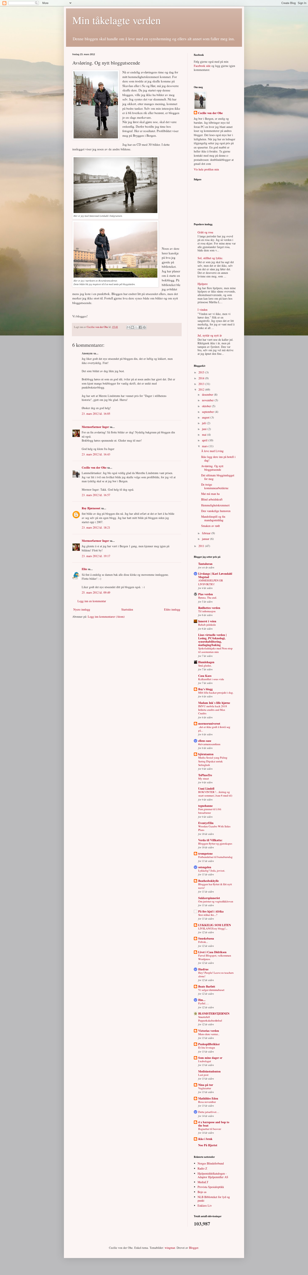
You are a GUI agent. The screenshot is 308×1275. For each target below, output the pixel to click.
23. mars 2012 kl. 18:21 (96, 527)
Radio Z (202, 1168)
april (205, 440)
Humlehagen (206, 662)
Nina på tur (205, 1085)
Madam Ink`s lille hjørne (214, 703)
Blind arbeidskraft (212, 499)
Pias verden (205, 594)
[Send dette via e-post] (128, 327)
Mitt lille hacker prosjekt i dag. (215, 692)
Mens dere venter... (208, 1034)
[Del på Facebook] (140, 327)
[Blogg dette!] (132, 327)
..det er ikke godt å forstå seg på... (214, 728)
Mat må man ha (210, 494)
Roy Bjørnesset (91, 508)
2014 (201, 378)
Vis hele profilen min (206, 169)
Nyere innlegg (81, 609)
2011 (201, 546)
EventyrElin (206, 823)
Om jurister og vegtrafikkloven (215, 901)
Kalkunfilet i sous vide (211, 679)
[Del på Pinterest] (144, 327)
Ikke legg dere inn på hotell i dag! (218, 458)
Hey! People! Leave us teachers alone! (216, 974)
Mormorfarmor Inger (95, 427)
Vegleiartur (204, 1088)
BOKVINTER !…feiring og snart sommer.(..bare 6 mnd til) (215, 793)
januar (206, 539)
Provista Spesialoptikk (211, 1187)
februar (206, 533)
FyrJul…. (203, 1003)
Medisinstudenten (209, 1071)
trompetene (205, 853)
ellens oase (204, 740)
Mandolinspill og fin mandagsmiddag (213, 518)
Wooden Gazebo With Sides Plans (214, 828)
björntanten (206, 754)
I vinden (202, 310)
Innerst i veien (207, 621)
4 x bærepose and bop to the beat (213, 1124)
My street (203, 778)
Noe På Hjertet (207, 1145)
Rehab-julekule (207, 624)
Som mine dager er (210, 1057)
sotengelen (204, 867)
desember (208, 394)
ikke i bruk (205, 1139)
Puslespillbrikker (209, 1044)
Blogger (193, 1248)
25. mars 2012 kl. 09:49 (96, 592)
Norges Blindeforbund (211, 1163)
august (206, 417)
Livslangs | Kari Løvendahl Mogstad (215, 575)
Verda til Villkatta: (210, 840)
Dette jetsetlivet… (208, 1112)
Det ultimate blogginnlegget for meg (217, 477)
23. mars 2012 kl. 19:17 (96, 556)
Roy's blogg (205, 689)
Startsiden (127, 609)
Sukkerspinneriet (209, 898)
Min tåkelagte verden (116, 20)
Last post (203, 1075)
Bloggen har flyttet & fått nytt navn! (215, 886)
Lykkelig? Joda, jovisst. (211, 870)
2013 (201, 384)
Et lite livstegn (206, 1047)
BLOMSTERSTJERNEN (213, 1013)
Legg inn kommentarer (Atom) (106, 617)
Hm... (202, 1000)
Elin (84, 569)
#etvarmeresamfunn (209, 744)
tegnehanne (205, 805)
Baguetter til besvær (209, 1129)
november (208, 400)
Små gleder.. (205, 665)
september (208, 412)
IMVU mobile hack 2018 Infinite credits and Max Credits (212, 709)
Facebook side (202, 66)
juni (204, 429)
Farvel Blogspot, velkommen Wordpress (214, 957)
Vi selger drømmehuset (211, 990)
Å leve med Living (212, 451)
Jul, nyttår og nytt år (210, 335)
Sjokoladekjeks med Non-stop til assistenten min (215, 650)
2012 (201, 389)
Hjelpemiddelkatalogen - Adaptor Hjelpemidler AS (213, 1175)
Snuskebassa (206, 938)
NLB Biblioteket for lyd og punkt (214, 1198)
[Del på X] (136, 327)
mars (205, 446)
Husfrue (203, 969)
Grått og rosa (205, 232)
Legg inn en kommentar (92, 601)
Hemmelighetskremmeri (215, 505)
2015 (201, 372)
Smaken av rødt (210, 526)
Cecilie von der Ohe (98, 327)
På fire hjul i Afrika (211, 911)
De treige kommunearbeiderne (214, 486)
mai (204, 435)
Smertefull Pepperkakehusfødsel (210, 1018)
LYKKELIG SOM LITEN (214, 925)
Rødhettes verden (209, 608)
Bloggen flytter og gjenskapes (215, 843)
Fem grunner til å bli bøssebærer (209, 811)
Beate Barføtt (206, 986)
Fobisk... (203, 942)
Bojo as (202, 1192)
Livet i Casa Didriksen (212, 952)
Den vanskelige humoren (215, 511)
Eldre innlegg (172, 609)
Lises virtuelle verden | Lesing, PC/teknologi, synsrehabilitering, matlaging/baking (212, 640)
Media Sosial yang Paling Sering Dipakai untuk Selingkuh (212, 761)
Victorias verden (208, 1030)
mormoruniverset (209, 723)
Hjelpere (203, 284)
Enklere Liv (205, 1205)
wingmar (170, 1248)
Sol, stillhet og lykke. (210, 258)
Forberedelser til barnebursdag (215, 857)
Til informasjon (207, 611)
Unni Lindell (206, 788)
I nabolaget (204, 1061)
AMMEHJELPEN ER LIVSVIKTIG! (210, 582)
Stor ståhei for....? (207, 915)
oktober (207, 406)
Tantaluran (205, 563)
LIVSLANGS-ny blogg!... (212, 928)
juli (204, 423)
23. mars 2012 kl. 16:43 (96, 454)
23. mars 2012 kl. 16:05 (96, 414)
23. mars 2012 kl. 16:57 (96, 495)
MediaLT (203, 1182)
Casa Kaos (204, 675)
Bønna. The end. (207, 597)
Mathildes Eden (208, 1098)
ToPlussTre (205, 775)
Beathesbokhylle (208, 881)
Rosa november (207, 1102)
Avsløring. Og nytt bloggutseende (212, 468)
